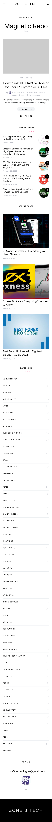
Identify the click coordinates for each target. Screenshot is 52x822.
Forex (6, 487)
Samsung (7, 622)
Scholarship (9, 629)
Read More (24, 109)
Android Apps (9, 399)
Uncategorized (10, 703)
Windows (7, 751)
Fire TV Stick (9, 480)
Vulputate (8, 723)
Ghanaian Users (11, 528)
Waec (5, 730)
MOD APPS (7, 588)
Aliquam (7, 392)
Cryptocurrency (11, 440)
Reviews (6, 609)
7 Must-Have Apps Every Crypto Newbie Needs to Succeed (18, 190)
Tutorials (8, 690)
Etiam (5, 460)
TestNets (7, 676)
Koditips (7, 561)
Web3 (5, 737)
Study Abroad (10, 649)
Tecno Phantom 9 (11, 669)
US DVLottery (9, 710)
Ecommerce (8, 446)
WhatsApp (8, 744)
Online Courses (10, 602)
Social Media (9, 636)
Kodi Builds (8, 555)
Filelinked (8, 473)
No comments (34, 95)
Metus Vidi (8, 575)
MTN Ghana (8, 595)
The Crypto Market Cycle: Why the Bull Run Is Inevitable (17, 137)
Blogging (7, 426)
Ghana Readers (10, 514)
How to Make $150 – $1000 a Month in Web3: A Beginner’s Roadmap (17, 178)
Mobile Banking (10, 582)
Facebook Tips (10, 467)
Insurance (8, 541)
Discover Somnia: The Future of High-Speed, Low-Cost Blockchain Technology (18, 151)
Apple (5, 406)
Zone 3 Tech (26, 4)
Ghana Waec (9, 521)
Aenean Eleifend (11, 379)
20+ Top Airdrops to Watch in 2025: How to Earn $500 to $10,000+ (17, 165)
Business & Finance (12, 433)
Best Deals (8, 413)
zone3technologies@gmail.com (27, 92)
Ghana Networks (11, 507)
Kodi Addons (26, 78)
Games (6, 494)
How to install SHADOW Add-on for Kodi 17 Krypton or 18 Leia (26, 85)
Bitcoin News (9, 419)
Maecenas (8, 568)
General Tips (9, 500)
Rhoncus (7, 615)
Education (8, 453)
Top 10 (6, 683)
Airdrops (7, 386)
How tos (7, 534)
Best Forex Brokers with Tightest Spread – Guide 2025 (22, 353)
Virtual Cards (10, 717)
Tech (5, 663)
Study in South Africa (14, 656)
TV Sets (6, 696)
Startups (7, 642)
